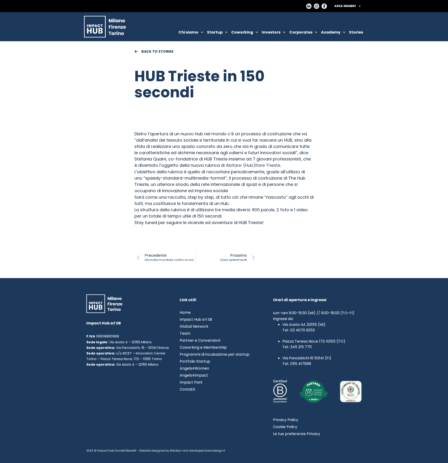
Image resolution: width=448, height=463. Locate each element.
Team (185, 333)
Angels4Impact (194, 375)
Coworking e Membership (203, 347)
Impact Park (191, 382)
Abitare (233, 165)
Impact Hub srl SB (196, 319)
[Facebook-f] (324, 6)
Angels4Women (194, 368)
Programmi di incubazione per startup (214, 354)
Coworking (242, 32)
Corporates (300, 32)
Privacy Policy (285, 420)
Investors (271, 32)
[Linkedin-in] (309, 6)
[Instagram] (316, 6)
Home (185, 312)
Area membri (345, 6)
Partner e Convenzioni (200, 340)
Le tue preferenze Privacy (296, 434)
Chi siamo (188, 32)
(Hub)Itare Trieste (261, 165)
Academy (330, 32)
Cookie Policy (285, 427)
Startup (215, 32)
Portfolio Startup (195, 361)
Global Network (194, 326)
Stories (356, 32)
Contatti (187, 389)
